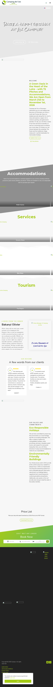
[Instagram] (50, 662)
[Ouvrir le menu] (50, 3)
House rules (5, 672)
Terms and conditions (7, 668)
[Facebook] (47, 662)
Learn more (12, 677)
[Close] (32, 673)
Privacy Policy (5, 670)
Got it (18, 681)
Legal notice (5, 667)
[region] (18, 678)
